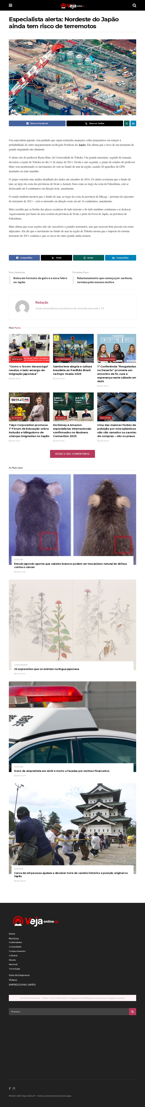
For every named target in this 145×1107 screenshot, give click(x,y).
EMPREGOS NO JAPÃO (22, 984)
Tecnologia (14, 968)
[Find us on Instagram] (14, 1088)
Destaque (17, 359)
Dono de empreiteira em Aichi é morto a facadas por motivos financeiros (61, 771)
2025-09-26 (60, 441)
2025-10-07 (104, 386)
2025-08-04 (104, 441)
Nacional (105, 418)
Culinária (13, 955)
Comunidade (20, 665)
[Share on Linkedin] (133, 123)
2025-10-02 (15, 441)
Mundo (12, 960)
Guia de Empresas (19, 975)
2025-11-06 (21, 572)
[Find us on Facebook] (9, 1088)
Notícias (18, 559)
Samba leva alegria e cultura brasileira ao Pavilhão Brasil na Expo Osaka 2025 (72, 370)
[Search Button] (134, 5)
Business (17, 418)
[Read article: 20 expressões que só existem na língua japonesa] (72, 625)
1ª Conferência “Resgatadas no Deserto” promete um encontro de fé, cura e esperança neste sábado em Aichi (117, 374)
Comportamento (17, 951)
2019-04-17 (21, 674)
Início (12, 933)
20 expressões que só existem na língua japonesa (46, 669)
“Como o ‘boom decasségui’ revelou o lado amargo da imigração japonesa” (28, 370)
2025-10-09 (60, 378)
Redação (42, 302)
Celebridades (63, 359)
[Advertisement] (72, 1042)
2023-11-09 (21, 775)
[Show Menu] (10, 5)
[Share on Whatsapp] (127, 123)
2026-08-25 (21, 881)
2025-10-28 (15, 378)
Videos (13, 979)
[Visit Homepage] (72, 5)
